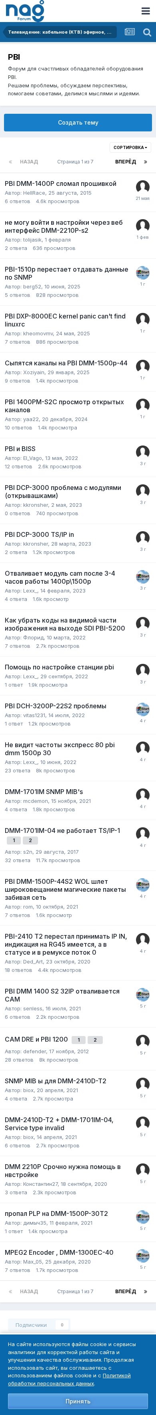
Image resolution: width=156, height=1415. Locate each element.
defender (34, 1051)
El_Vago (32, 458)
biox (28, 1090)
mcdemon (35, 801)
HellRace (34, 192)
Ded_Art (33, 961)
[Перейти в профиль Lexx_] (143, 748)
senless (32, 1008)
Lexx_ (30, 590)
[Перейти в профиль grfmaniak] (143, 1170)
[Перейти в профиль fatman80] (143, 452)
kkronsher (35, 505)
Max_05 (32, 1261)
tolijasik (32, 239)
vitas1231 (34, 715)
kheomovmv (38, 333)
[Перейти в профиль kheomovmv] (143, 320)
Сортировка (129, 147)
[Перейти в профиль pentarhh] (143, 795)
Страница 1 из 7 (76, 162)
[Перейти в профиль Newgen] (143, 1041)
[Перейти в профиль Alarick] (143, 834)
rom (28, 906)
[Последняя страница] (145, 162)
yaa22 (31, 419)
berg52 (32, 286)
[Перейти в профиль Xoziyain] (143, 366)
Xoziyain (33, 372)
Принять (78, 1401)
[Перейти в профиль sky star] (143, 273)
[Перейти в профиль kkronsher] (143, 491)
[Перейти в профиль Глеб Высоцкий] (143, 226)
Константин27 (40, 1184)
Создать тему (78, 122)
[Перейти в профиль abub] (143, 187)
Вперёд (125, 162)
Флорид (33, 637)
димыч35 (34, 1222)
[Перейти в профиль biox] (143, 1084)
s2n (27, 852)
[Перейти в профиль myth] (143, 624)
